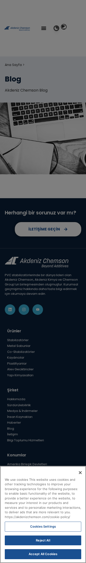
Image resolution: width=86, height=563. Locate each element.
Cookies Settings (43, 526)
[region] (43, 514)
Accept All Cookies (43, 554)
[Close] (80, 472)
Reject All (43, 540)
